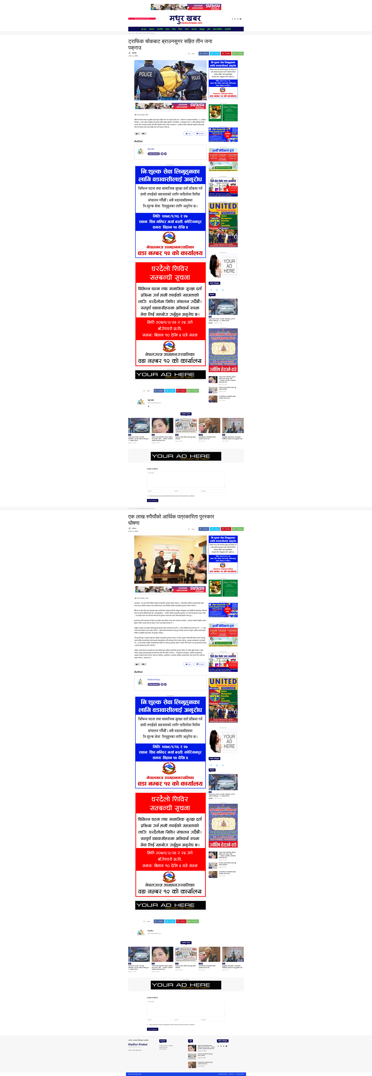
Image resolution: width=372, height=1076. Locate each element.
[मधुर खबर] (130, 52)
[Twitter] (237, 19)
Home (129, 33)
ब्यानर (133, 33)
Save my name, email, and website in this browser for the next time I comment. (172, 496)
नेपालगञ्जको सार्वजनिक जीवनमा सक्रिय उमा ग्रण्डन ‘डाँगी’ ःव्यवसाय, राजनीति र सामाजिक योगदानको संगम (227, 379)
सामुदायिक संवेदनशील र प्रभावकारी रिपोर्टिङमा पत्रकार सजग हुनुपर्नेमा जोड (232, 438)
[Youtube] (240, 19)
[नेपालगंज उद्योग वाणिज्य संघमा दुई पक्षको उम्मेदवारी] (213, 390)
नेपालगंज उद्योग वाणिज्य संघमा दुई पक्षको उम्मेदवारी (227, 388)
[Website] (165, 153)
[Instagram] (235, 19)
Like (189, 134)
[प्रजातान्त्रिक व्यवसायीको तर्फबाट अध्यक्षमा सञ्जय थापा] (213, 399)
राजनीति (210, 401)
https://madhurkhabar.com (154, 403)
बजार (210, 316)
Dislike (201, 134)
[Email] (162, 153)
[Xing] (148, 406)
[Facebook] (232, 19)
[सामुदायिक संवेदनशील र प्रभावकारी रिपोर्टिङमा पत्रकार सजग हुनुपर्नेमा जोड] (233, 425)
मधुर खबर (134, 53)
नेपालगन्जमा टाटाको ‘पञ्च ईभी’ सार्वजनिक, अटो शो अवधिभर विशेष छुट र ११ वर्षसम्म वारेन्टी (222, 320)
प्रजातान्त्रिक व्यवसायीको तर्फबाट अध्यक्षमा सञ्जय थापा (227, 397)
